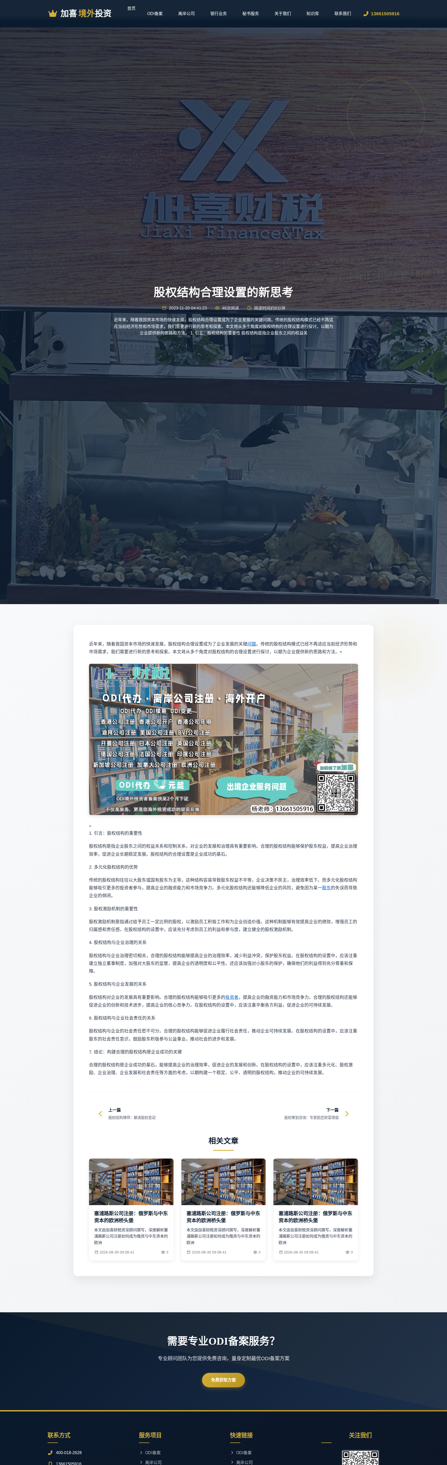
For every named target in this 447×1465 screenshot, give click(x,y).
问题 (251, 644)
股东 (326, 887)
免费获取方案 (223, 1380)
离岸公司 (186, 13)
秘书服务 (250, 13)
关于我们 (282, 13)
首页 (131, 8)
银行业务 (218, 13)
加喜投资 (86, 13)
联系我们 (342, 13)
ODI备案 (155, 13)
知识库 (313, 13)
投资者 (232, 997)
